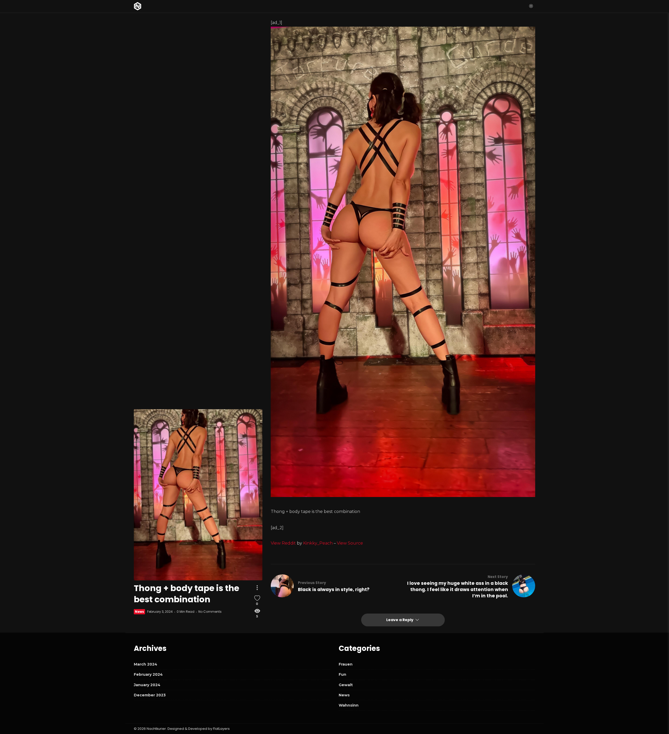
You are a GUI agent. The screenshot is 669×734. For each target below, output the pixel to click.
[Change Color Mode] (531, 6)
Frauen (346, 664)
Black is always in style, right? (334, 589)
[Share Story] (257, 587)
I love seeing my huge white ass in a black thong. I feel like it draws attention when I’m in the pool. (457, 589)
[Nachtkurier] (137, 6)
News (139, 612)
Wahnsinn (349, 705)
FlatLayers (221, 728)
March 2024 (145, 664)
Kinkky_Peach (318, 543)
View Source (350, 543)
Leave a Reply (400, 619)
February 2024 (148, 674)
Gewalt (346, 685)
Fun (342, 674)
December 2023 (150, 695)
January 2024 (147, 685)
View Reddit (283, 543)
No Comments (210, 612)
